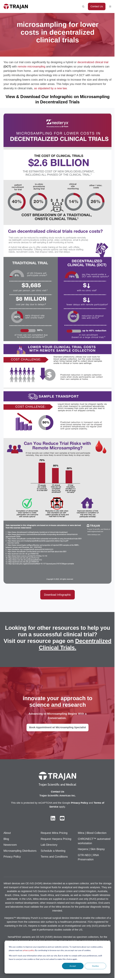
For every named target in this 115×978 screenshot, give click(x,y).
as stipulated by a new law (50, 88)
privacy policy (28, 950)
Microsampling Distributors (20, 850)
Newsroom (10, 844)
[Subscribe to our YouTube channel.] (62, 818)
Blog (6, 838)
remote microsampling (31, 66)
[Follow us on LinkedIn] (52, 818)
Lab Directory (49, 844)
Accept (73, 966)
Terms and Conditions (54, 856)
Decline (95, 966)
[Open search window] (83, 6)
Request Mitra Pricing (54, 832)
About (7, 832)
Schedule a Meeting (53, 850)
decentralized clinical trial (92, 62)
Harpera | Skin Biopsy (91, 849)
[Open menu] (110, 6)
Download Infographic (57, 594)
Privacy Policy (12, 856)
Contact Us (96, 6)
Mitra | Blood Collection (92, 832)
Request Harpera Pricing (56, 838)
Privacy (76, 802)
